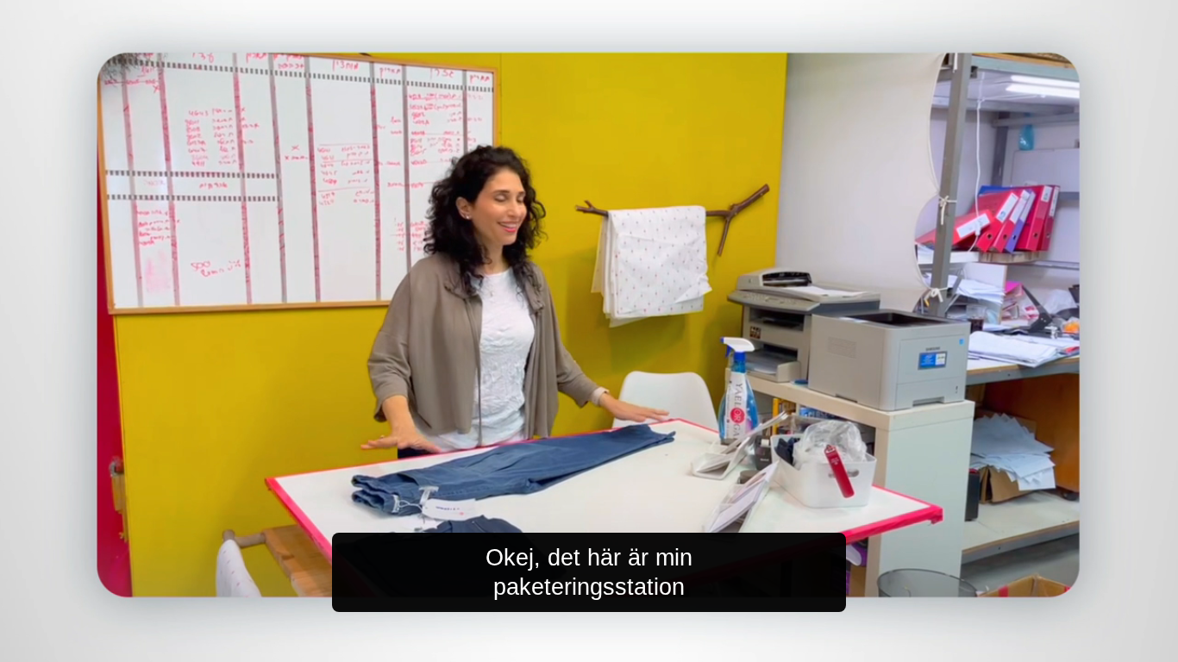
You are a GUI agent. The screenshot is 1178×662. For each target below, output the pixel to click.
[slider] (623, 645)
